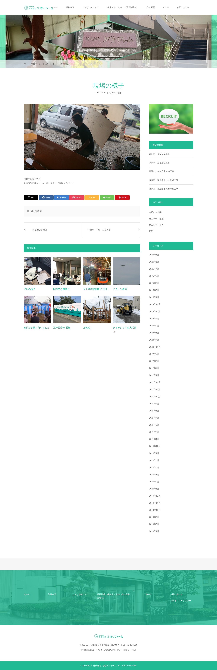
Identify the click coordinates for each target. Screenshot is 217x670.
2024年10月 (154, 311)
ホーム (55, 7)
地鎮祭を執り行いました (37, 327)
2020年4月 (154, 467)
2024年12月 (154, 304)
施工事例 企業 (156, 218)
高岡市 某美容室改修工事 (161, 171)
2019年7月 (154, 531)
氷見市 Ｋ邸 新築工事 (99, 230)
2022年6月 (154, 361)
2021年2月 (154, 432)
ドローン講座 (120, 289)
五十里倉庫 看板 (61, 327)
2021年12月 (154, 382)
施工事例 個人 (156, 224)
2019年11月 (154, 502)
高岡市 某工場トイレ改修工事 (163, 180)
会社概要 (151, 7)
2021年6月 (154, 410)
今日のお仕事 (115, 92)
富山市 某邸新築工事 (159, 153)
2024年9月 (154, 318)
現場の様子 (29, 289)
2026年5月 (154, 261)
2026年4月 (154, 268)
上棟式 (86, 327)
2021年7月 (154, 403)
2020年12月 (154, 446)
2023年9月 (154, 325)
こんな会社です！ (91, 7)
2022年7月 (154, 354)
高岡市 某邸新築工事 (159, 162)
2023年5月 (154, 332)
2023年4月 (154, 339)
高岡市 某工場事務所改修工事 (163, 188)
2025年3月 (154, 290)
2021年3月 (154, 424)
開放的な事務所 (39, 230)
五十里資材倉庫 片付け (95, 289)
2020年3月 (154, 474)
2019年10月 (154, 510)
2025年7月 (154, 276)
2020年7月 (154, 453)
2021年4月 (154, 417)
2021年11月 (154, 389)
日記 (151, 231)
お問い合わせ (183, 7)
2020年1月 (154, 488)
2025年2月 (154, 297)
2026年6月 (154, 254)
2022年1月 (154, 375)
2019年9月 (154, 517)
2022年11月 (154, 346)
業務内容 (70, 7)
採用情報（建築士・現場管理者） (122, 7)
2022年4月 (154, 368)
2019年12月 (154, 495)
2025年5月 (154, 283)
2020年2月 (154, 481)
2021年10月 (154, 396)
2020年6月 (154, 460)
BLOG (166, 7)
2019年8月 (154, 524)
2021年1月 (154, 439)
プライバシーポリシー (180, 600)
